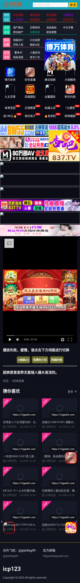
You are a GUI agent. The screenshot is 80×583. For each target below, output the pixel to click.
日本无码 (18, 380)
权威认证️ (50, 107)
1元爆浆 (70, 107)
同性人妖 (18, 44)
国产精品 (18, 27)
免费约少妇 (40, 359)
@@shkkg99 (10, 556)
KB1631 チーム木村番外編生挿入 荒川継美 (29, 490)
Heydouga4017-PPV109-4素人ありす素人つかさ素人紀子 (38, 524)
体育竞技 (10, 107)
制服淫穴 (18, 40)
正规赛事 (30, 107)
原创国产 (18, 32)
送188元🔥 (10, 115)
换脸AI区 (35, 44)
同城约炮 (56, 359)
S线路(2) (23, 359)
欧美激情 (51, 32)
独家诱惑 (18, 57)
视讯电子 (30, 115)
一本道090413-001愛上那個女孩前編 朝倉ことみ (32, 456)
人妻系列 (35, 52)
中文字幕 (68, 27)
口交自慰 (35, 40)
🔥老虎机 (50, 115)
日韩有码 (35, 27)
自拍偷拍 (51, 27)
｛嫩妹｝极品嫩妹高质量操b (59, 456)
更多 (70, 391)
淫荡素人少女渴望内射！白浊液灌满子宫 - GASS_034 (34, 422)
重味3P (18, 52)
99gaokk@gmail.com (56, 556)
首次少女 (35, 57)
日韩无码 (35, 32)
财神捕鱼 (70, 115)
